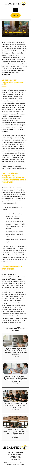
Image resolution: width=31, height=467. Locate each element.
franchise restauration (11, 127)
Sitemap (9, 464)
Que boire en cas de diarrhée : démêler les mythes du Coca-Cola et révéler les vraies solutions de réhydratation (15, 379)
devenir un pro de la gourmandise (12, 190)
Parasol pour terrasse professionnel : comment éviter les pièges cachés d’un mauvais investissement (15, 432)
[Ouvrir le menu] (15, 10)
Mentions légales (22, 462)
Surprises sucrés (15, 457)
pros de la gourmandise (15, 452)
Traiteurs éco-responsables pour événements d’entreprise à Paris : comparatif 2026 (15, 405)
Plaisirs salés (15, 456)
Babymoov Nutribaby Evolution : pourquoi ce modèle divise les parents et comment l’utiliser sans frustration (15, 351)
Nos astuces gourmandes (15, 454)
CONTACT (15, 15)
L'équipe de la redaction (18, 464)
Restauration (15, 459)
